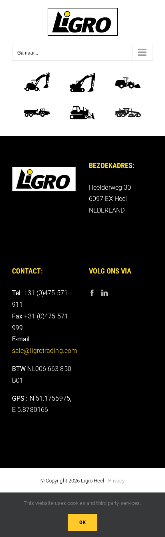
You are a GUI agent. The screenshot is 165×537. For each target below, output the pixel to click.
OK (82, 522)
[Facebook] (92, 293)
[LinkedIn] (104, 293)
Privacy (116, 481)
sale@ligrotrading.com (44, 351)
